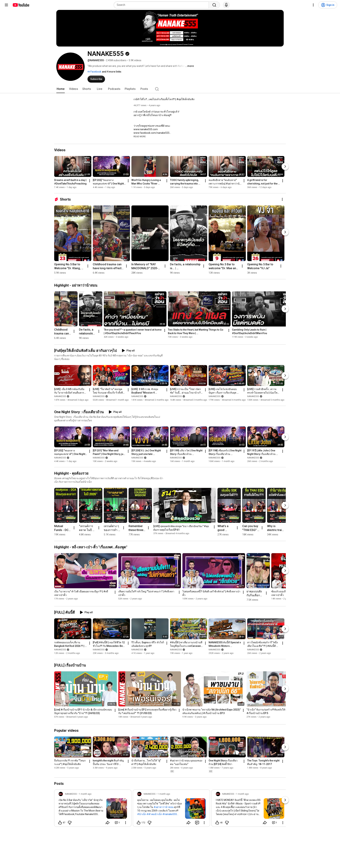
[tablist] (170, 89)
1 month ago (85, 794)
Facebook (95, 71)
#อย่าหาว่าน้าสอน (164, 807)
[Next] (285, 166)
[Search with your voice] (226, 4)
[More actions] (89, 180)
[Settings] (313, 5)
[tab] (60, 89)
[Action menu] (125, 822)
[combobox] (162, 5)
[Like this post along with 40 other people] (217, 822)
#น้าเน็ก (141, 814)
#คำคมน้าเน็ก (154, 814)
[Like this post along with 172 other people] (138, 822)
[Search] (214, 4)
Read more (140, 136)
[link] (93, 809)
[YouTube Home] (21, 5)
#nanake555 (170, 814)
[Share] (107, 822)
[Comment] (197, 822)
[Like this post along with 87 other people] (60, 822)
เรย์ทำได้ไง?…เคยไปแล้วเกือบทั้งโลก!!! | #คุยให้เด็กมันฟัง (164, 99)
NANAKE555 (60, 396)
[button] (140, 136)
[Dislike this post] (69, 822)
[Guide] (6, 5)
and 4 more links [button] (111, 71)
